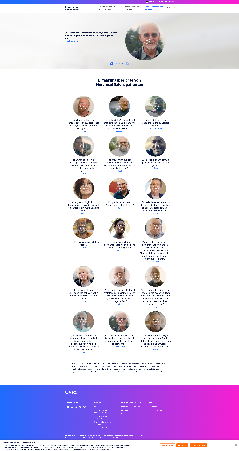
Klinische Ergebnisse (129, 410)
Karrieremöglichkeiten (157, 410)
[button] (146, 40)
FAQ (168, 8)
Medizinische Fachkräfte (166, 2)
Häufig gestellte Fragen (102, 428)
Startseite (97, 407)
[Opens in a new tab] (68, 407)
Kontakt (151, 414)
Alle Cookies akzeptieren (198, 445)
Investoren (153, 407)
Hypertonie (125, 414)
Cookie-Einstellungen (167, 445)
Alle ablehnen (182, 445)
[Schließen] (236, 445)
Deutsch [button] (151, 2)
